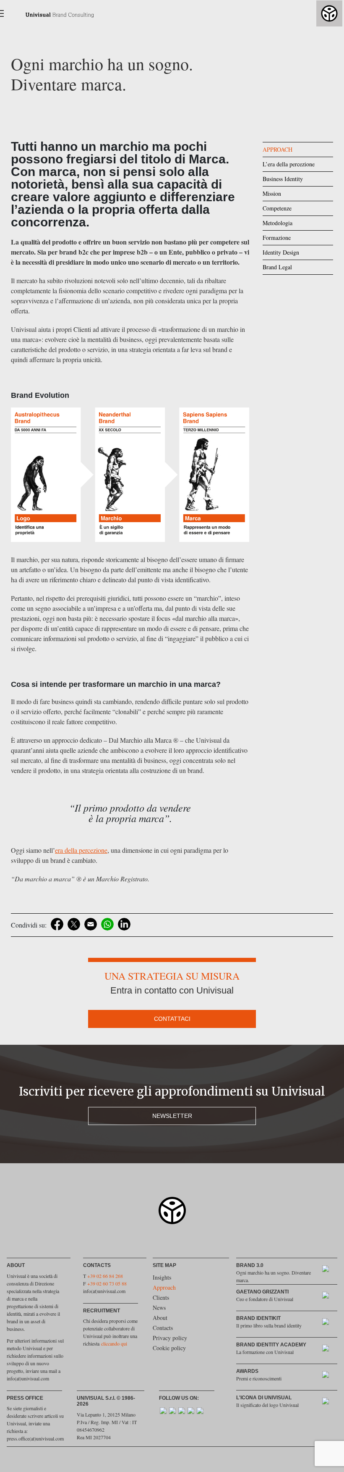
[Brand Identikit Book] (330, 1323)
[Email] (90, 924)
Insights (162, 1277)
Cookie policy (169, 1348)
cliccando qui (114, 1343)
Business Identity (283, 179)
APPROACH (277, 149)
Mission (272, 193)
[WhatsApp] (107, 924)
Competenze (277, 208)
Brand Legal (277, 267)
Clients (161, 1297)
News (159, 1308)
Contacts (163, 1328)
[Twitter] (74, 924)
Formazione (277, 238)
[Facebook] (57, 924)
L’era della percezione (289, 164)
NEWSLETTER (172, 1115)
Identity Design (281, 252)
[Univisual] (53, 13)
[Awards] (330, 1376)
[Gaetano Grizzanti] (330, 1296)
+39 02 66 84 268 (105, 1275)
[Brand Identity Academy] (330, 1349)
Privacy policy (170, 1338)
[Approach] (330, 1270)
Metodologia (277, 223)
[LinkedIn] (124, 924)
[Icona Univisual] (330, 1402)
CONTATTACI (172, 1018)
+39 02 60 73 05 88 (107, 1283)
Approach (164, 1287)
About (160, 1318)
